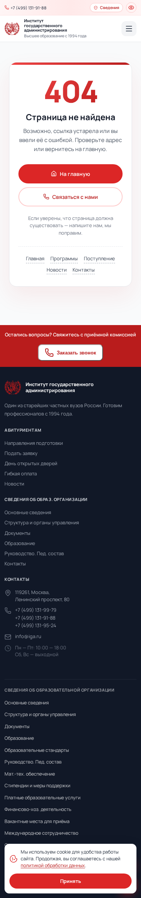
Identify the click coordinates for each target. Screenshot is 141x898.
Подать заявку (21, 453)
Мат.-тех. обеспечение (30, 774)
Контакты (84, 269)
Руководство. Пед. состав (34, 553)
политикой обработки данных (53, 865)
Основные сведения (28, 512)
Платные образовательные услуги (42, 797)
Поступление (99, 258)
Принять (70, 881)
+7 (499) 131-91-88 (35, 617)
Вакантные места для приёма (37, 821)
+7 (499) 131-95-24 (35, 625)
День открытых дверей (31, 463)
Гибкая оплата (21, 473)
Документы (17, 533)
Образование (20, 543)
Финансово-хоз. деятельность (38, 809)
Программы (64, 258)
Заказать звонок (76, 353)
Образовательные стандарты (37, 750)
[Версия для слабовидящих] (131, 7)
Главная (35, 258)
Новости (57, 269)
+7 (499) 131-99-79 (35, 609)
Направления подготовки (34, 443)
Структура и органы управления (42, 522)
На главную (75, 173)
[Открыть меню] (128, 28)
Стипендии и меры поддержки (37, 785)
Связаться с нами (75, 196)
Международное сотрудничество (41, 833)
